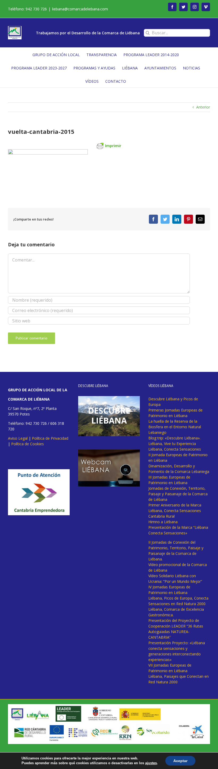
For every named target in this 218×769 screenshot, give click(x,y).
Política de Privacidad (50, 438)
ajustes (151, 763)
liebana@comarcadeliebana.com (80, 8)
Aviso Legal (18, 438)
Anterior (203, 107)
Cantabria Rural (161, 516)
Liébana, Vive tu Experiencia (172, 443)
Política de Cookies (27, 443)
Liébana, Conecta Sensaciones (174, 449)
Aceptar (180, 761)
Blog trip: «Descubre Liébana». (174, 437)
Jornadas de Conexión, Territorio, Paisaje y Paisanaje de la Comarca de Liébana (178, 494)
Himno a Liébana (163, 521)
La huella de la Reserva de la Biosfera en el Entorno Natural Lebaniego (174, 427)
